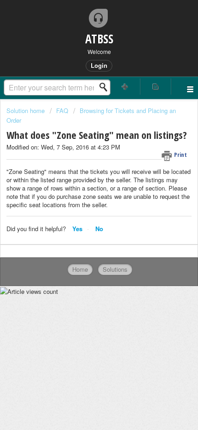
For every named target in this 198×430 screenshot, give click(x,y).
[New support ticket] (125, 86)
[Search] (106, 87)
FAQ (62, 110)
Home (80, 269)
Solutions (115, 269)
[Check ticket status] (155, 86)
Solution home (26, 110)
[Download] (82, 207)
